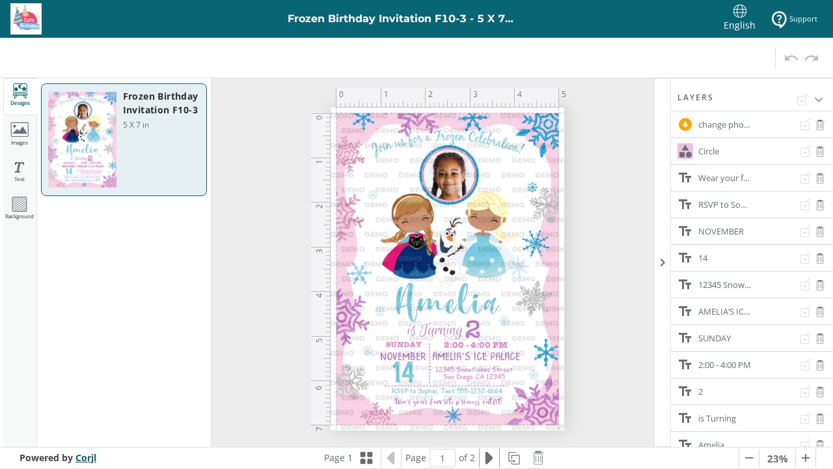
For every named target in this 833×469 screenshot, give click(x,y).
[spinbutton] (442, 458)
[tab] (20, 96)
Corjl (85, 457)
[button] (752, 101)
